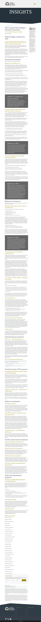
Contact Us (24, 580)
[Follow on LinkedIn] (11, 619)
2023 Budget (11, 44)
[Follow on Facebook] (6, 619)
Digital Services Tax (7, 398)
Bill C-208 (6, 112)
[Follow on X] (8, 619)
